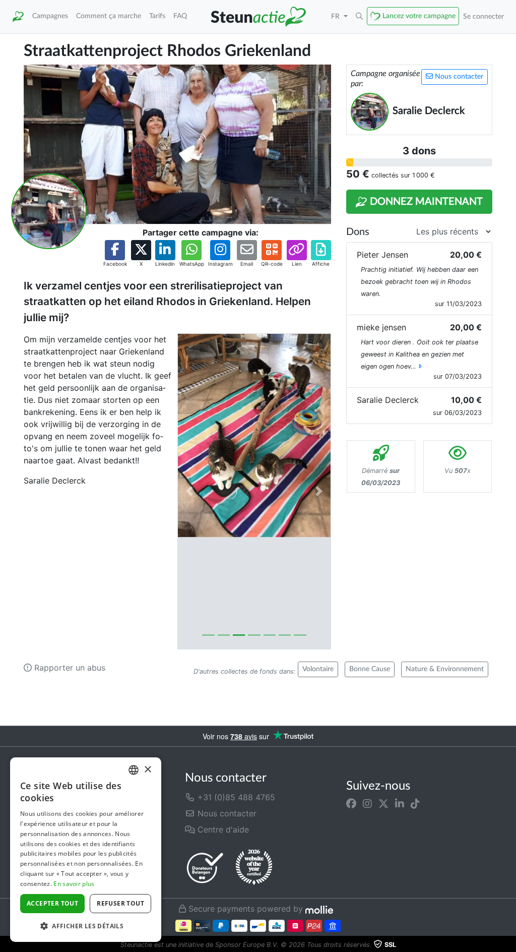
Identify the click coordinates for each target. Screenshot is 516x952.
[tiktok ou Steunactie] (415, 803)
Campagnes (50, 16)
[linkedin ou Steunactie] (399, 803)
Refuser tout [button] (120, 903)
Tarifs (157, 16)
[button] (359, 16)
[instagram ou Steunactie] (367, 803)
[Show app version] (509, 945)
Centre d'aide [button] (222, 829)
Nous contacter (458, 76)
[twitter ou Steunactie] (383, 803)
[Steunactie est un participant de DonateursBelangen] (205, 867)
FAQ (180, 16)
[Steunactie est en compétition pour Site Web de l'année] (254, 867)
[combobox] (133, 770)
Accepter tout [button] (52, 903)
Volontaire (318, 669)
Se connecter (483, 16)
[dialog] (85, 849)
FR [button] (336, 16)
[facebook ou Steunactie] (351, 803)
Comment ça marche (108, 16)
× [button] (147, 770)
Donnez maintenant (425, 202)
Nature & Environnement (445, 669)
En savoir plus (73, 883)
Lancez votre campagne (419, 16)
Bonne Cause (369, 669)
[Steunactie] (18, 17)
